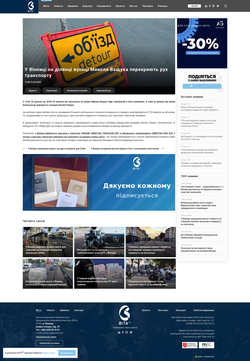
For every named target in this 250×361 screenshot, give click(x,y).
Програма (147, 6)
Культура (87, 6)
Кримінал (73, 6)
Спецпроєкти (104, 6)
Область (58, 6)
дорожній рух (104, 90)
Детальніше (202, 107)
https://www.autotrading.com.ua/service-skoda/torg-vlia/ (202, 43)
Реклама (162, 6)
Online (194, 6)
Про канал (163, 310)
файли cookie (48, 352)
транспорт (52, 90)
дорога (33, 90)
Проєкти (120, 6)
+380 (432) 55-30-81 (50, 329)
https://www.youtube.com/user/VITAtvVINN (99, 182)
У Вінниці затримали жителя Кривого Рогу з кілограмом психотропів (125, 148)
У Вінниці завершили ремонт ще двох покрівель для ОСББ (56, 148)
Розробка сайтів (209, 356)
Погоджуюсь (67, 352)
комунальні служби (77, 90)
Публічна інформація (203, 310)
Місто (46, 6)
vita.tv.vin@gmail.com (53, 332)
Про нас (133, 6)
